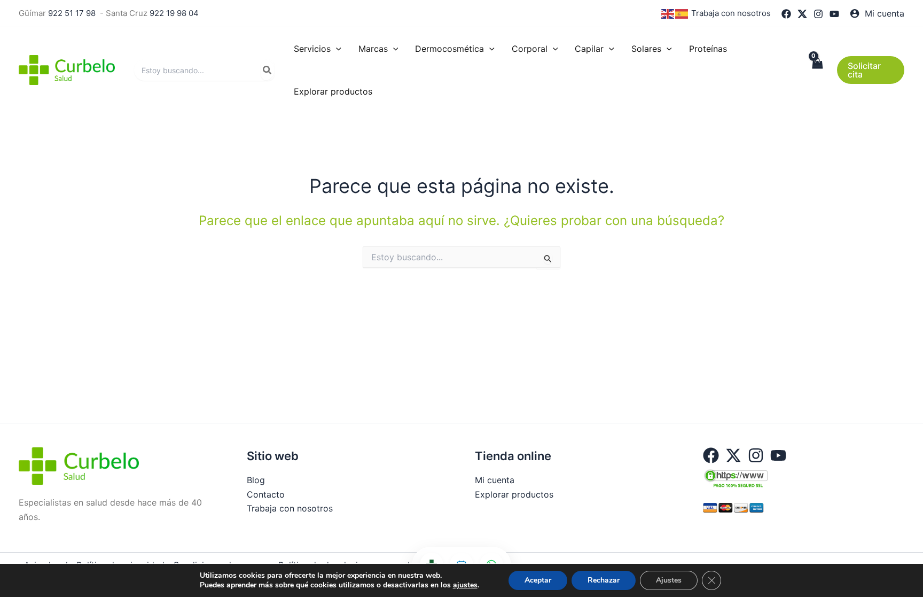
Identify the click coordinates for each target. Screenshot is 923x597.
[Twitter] (802, 14)
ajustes (465, 585)
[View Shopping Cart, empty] (817, 70)
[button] (336, 48)
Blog (256, 480)
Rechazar (604, 580)
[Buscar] (268, 70)
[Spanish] (682, 13)
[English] (668, 13)
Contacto (266, 494)
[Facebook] (786, 14)
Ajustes (669, 580)
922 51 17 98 (72, 13)
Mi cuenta (494, 480)
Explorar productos (514, 494)
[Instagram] (818, 14)
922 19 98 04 (174, 13)
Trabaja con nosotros (731, 13)
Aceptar (538, 580)
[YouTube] (834, 14)
